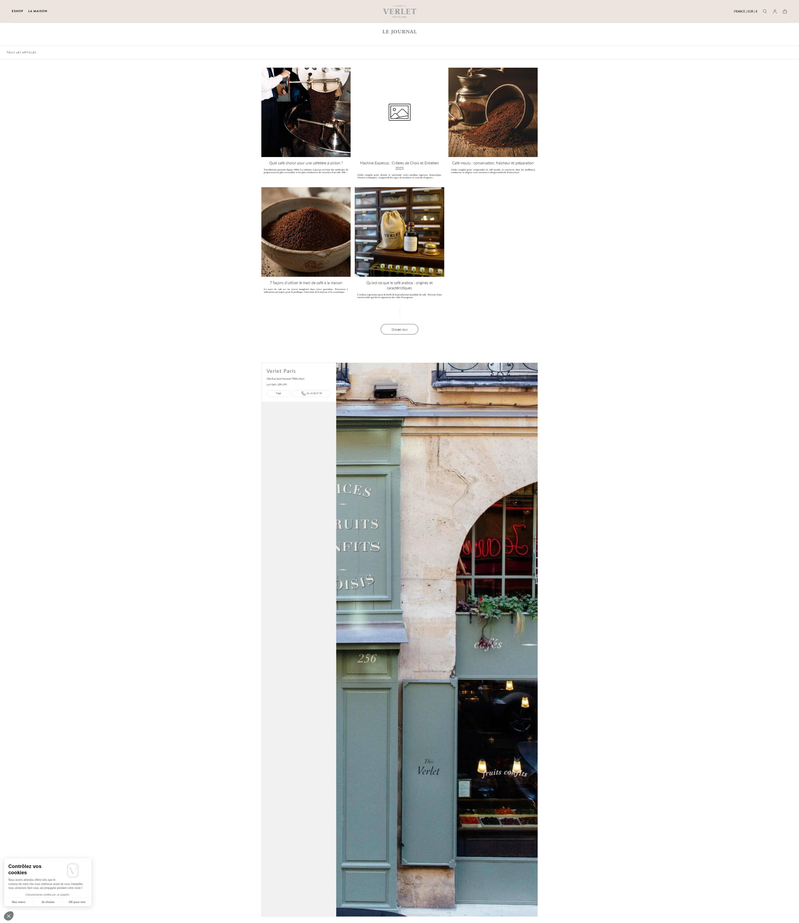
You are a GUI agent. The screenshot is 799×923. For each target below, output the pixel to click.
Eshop (17, 11)
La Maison (37, 11)
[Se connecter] (774, 11)
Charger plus (400, 329)
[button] (745, 12)
